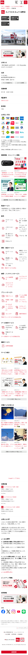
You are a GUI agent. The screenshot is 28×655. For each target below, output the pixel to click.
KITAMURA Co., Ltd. (11, 644)
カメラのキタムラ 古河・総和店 (12, 507)
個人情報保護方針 (8, 632)
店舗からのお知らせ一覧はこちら (14, 451)
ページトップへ (23, 627)
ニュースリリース (19, 632)
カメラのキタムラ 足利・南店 (11, 486)
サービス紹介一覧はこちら (14, 399)
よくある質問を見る (6, 572)
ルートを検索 (20, 82)
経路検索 (14, 652)
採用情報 (14, 634)
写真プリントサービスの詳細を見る (11, 317)
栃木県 (3, 8)
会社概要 (8, 634)
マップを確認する (7, 82)
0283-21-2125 (4, 100)
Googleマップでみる (14, 478)
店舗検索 (16, 1)
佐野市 (8, 8)
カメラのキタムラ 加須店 (10, 497)
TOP (2, 6)
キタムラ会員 (21, 1)
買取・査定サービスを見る (8, 268)
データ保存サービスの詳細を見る (10, 336)
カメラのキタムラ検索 (16, 6)
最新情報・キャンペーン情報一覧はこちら (14, 199)
